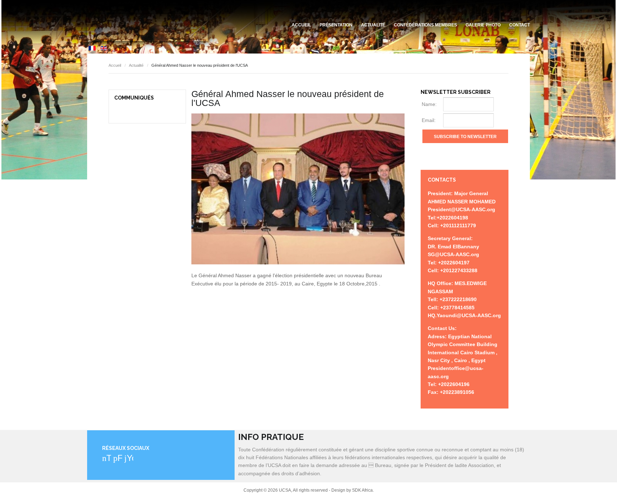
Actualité (373, 24)
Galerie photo (483, 24)
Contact (519, 24)
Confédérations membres (425, 24)
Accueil (301, 24)
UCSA (147, 27)
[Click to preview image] (298, 189)
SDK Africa (362, 490)
